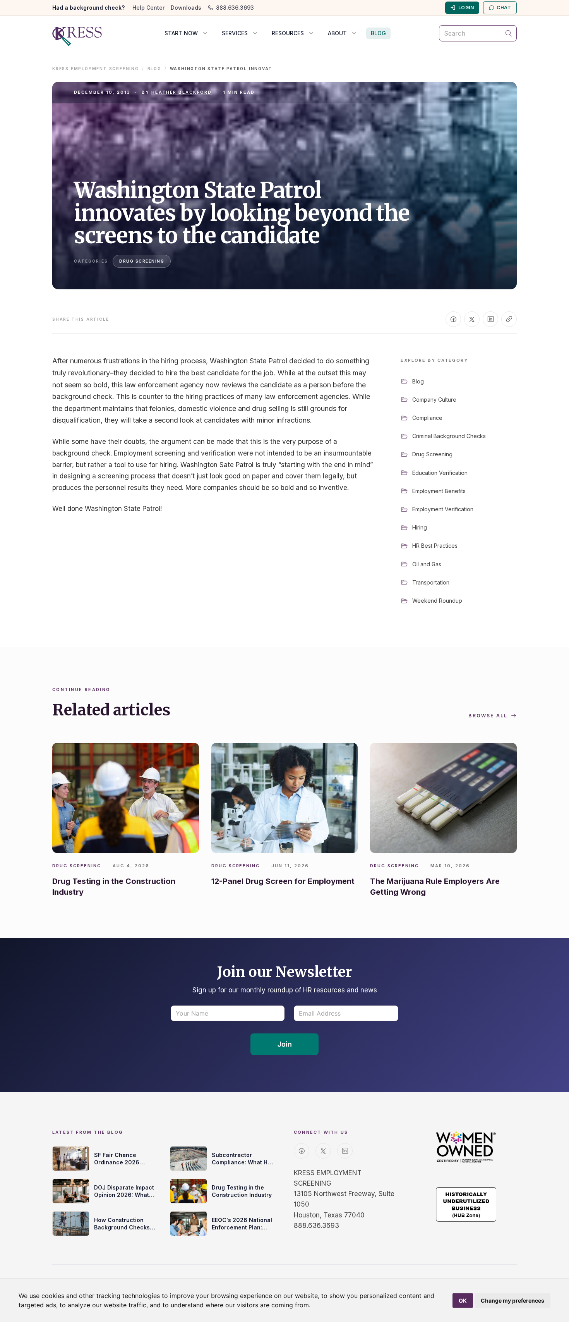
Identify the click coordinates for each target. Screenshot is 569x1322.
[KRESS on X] (323, 1151)
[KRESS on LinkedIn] (345, 1151)
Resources (288, 33)
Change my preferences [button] (512, 1300)
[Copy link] (509, 319)
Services (235, 33)
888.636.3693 (235, 7)
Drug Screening (141, 261)
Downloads (186, 7)
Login (466, 7)
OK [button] (463, 1300)
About (337, 33)
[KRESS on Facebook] (301, 1151)
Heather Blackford (181, 92)
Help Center (148, 7)
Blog (378, 33)
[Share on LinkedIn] (490, 319)
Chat (504, 7)
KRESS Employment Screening (95, 68)
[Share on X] (472, 319)
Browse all (487, 716)
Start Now (181, 33)
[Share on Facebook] (453, 319)
